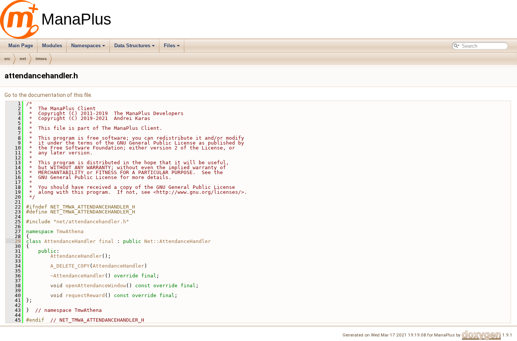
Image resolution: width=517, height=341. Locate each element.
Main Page (20, 45)
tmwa (41, 58)
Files (169, 45)
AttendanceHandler (70, 241)
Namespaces (86, 45)
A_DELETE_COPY (70, 266)
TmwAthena (70, 231)
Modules (52, 45)
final (106, 241)
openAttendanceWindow (95, 285)
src (7, 58)
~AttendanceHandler (77, 276)
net (23, 58)
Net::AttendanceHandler (177, 241)
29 (13, 241)
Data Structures (132, 45)
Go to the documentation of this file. (48, 95)
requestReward (85, 295)
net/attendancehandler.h (91, 221)
